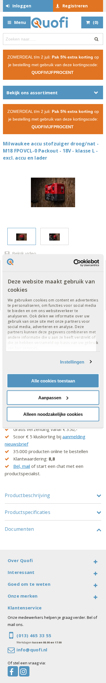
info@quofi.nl (31, 650)
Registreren (75, 6)
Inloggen (21, 6)
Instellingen (72, 361)
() (95, 22)
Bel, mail (21, 466)
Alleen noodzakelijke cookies (53, 414)
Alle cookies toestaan (53, 380)
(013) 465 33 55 (33, 635)
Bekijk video (23, 253)
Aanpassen (49, 397)
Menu (20, 22)
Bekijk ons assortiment (32, 92)
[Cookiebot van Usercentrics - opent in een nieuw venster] (74, 263)
